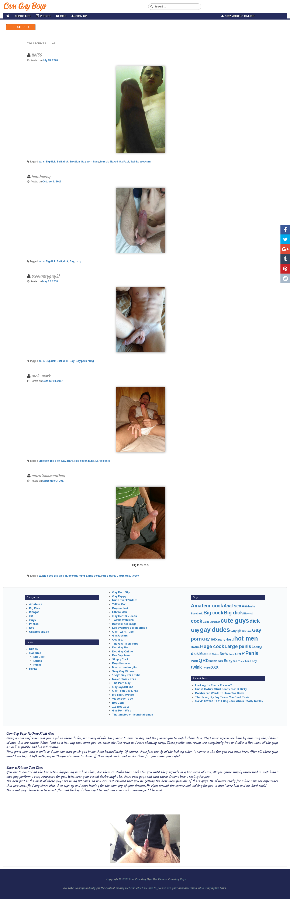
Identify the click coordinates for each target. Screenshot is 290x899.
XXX (214, 667)
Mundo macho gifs (124, 667)
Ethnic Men (119, 612)
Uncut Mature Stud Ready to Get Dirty (220, 689)
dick (65, 161)
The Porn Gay (121, 682)
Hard (70, 460)
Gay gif (235, 630)
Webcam (145, 161)
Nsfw (224, 654)
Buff (59, 161)
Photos (33, 623)
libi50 (37, 55)
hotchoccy (41, 176)
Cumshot (215, 622)
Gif (31, 616)
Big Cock (39, 656)
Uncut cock (132, 575)
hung (96, 161)
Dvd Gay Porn (121, 647)
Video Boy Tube (122, 698)
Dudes (33, 649)
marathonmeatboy (48, 475)
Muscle (104, 161)
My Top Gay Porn (123, 694)
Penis (104, 575)
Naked (114, 161)
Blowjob (34, 612)
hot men (246, 638)
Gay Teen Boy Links (125, 690)
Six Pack (124, 161)
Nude (231, 654)
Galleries (35, 653)
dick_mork (41, 375)
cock (196, 621)
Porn (194, 661)
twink (112, 575)
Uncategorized (39, 631)
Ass (245, 606)
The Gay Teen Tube (125, 643)
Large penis (102, 460)
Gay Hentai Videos (124, 616)
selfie (213, 661)
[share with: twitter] (285, 239)
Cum (206, 621)
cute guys (235, 620)
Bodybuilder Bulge (124, 623)
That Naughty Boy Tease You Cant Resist (222, 697)
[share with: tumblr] (285, 259)
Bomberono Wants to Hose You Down (219, 693)
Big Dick (34, 608)
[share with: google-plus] (285, 249)
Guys (32, 620)
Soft (235, 661)
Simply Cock (120, 659)
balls (41, 161)
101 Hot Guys (121, 706)
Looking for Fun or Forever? (213, 685)
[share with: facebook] (285, 229)
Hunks (37, 664)
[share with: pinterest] (285, 269)
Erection (74, 161)
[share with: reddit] (285, 278)
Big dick (51, 161)
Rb (205, 660)
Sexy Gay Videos (123, 671)
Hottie (195, 647)
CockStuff (118, 639)
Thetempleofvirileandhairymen (132, 714)
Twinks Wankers (123, 619)
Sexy (228, 660)
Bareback (197, 613)
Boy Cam (118, 702)
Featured (21, 27)
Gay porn (86, 161)
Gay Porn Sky (121, 592)
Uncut (120, 575)
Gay (72, 261)
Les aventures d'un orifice (129, 627)
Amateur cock (207, 605)
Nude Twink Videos (125, 600)
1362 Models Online (239, 16)
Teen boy (250, 661)
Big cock (43, 460)
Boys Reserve (121, 663)
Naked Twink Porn (124, 679)
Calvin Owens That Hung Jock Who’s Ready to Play (229, 701)
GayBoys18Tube (122, 687)
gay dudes (215, 629)
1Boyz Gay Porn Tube (126, 675)
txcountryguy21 (46, 276)
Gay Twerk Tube (123, 631)
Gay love (247, 631)
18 (39, 575)
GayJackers (120, 635)
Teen (241, 661)
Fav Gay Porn (121, 655)
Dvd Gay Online (122, 651)
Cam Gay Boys (24, 6)
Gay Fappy (119, 596)
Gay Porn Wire (121, 710)
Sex (31, 627)
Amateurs (35, 604)
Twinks (134, 161)
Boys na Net (120, 608)
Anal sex (232, 605)
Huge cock (80, 460)
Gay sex (209, 639)
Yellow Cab (119, 604)
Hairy (221, 639)
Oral (238, 654)
